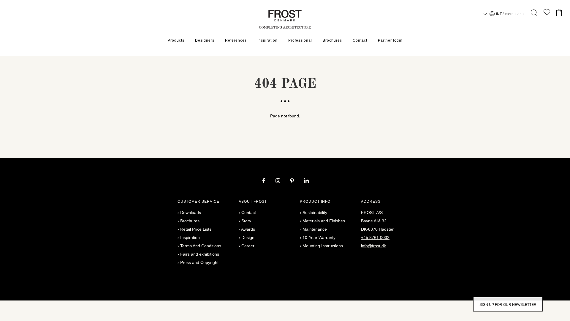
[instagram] (278, 181)
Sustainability (315, 212)
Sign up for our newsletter (507, 305)
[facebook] (264, 181)
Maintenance (315, 229)
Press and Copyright (199, 262)
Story (246, 220)
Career (247, 245)
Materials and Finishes (324, 220)
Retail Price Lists (195, 229)
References (236, 40)
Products (176, 40)
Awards (248, 229)
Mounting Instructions (323, 245)
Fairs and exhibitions (199, 254)
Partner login (390, 40)
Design (247, 237)
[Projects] (546, 13)
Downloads (190, 212)
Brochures (332, 40)
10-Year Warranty (319, 237)
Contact (360, 40)
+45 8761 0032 (375, 237)
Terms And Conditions (200, 245)
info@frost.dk (373, 245)
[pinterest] (293, 181)
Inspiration (267, 40)
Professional (300, 40)
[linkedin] (306, 181)
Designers (204, 40)
